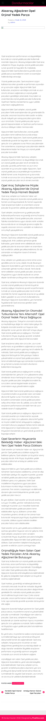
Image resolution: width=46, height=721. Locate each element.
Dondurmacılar (23, 3)
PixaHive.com (38, 718)
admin (12, 22)
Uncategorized (18, 683)
